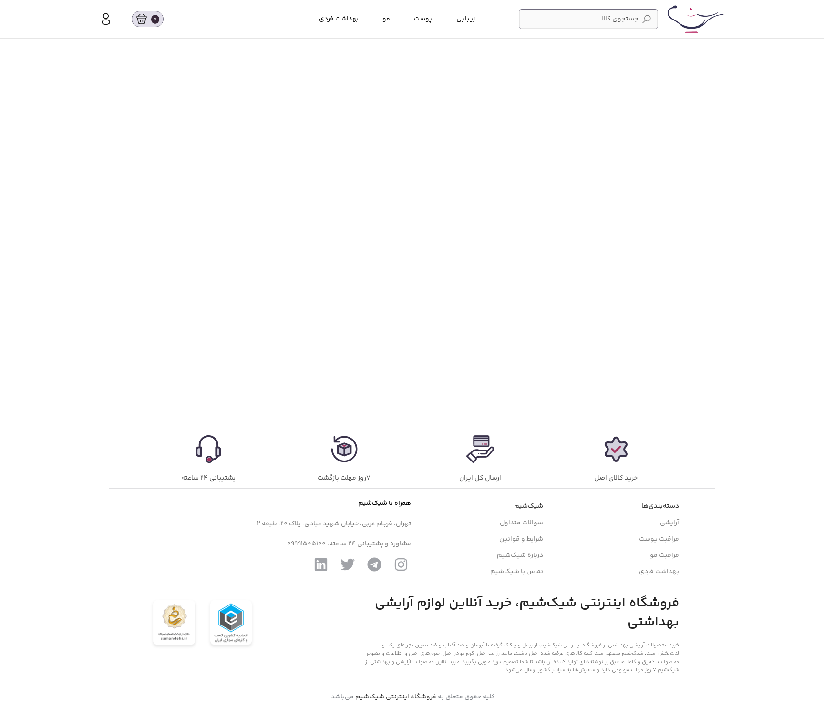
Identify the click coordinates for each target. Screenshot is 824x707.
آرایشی (669, 523)
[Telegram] (374, 564)
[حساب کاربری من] (105, 19)
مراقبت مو (664, 555)
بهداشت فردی (659, 571)
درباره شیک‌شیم (520, 555)
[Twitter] (348, 564)
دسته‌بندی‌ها (660, 506)
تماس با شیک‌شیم (516, 571)
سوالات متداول (521, 523)
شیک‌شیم (528, 506)
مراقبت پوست (659, 539)
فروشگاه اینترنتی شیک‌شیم (395, 697)
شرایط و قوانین (521, 539)
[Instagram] (401, 564)
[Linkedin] (321, 564)
